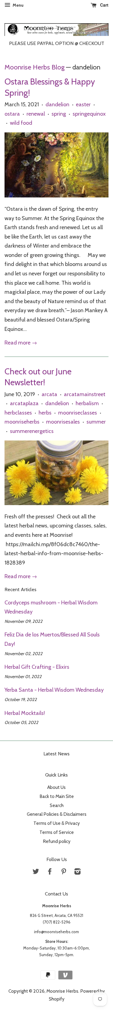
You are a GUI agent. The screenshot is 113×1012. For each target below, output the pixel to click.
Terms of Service (56, 832)
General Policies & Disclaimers (56, 814)
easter (83, 104)
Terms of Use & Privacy (56, 823)
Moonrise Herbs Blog (34, 67)
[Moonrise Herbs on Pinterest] (63, 872)
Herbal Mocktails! (25, 713)
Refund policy (57, 841)
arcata (49, 394)
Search (57, 805)
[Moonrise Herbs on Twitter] (36, 872)
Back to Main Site (56, 796)
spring (59, 113)
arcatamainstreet (84, 394)
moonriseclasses (77, 412)
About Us (56, 787)
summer (96, 421)
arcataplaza (24, 403)
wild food (21, 123)
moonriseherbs (22, 421)
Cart (103, 5)
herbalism (87, 403)
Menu (18, 5)
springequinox (89, 113)
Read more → (21, 342)
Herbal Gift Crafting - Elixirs (37, 667)
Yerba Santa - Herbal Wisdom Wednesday (54, 690)
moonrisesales (63, 421)
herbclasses (18, 412)
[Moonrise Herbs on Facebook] (49, 872)
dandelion (57, 104)
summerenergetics (32, 431)
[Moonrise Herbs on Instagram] (77, 872)
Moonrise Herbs (62, 991)
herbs (45, 412)
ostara (12, 113)
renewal (36, 113)
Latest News (56, 754)
